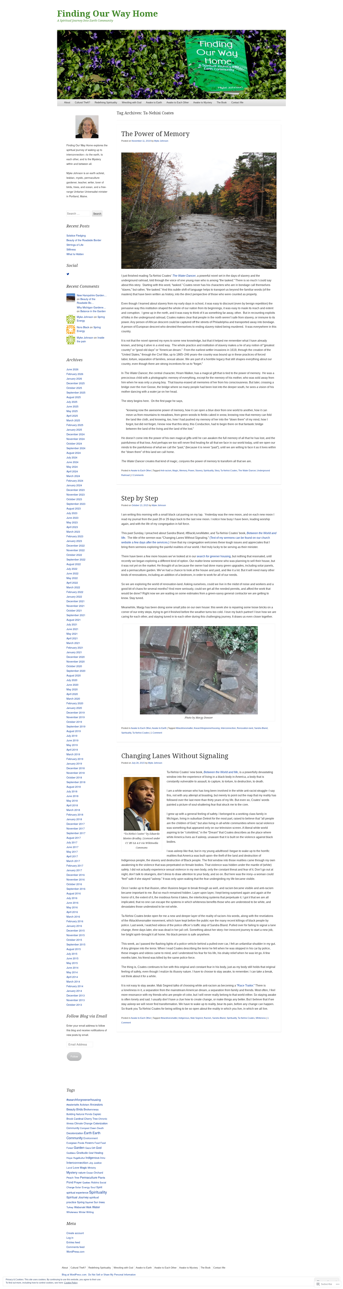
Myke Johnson (161, 141)
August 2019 (73, 731)
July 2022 (71, 568)
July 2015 (71, 953)
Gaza (88, 1148)
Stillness (71, 249)
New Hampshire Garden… (92, 295)
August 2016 (73, 893)
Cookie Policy (71, 1283)
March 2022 (73, 587)
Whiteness (261, 1018)
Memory (183, 470)
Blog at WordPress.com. (74, 1274)
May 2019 (72, 745)
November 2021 (75, 606)
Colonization (100, 1123)
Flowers (89, 1143)
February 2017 (74, 865)
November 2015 (75, 935)
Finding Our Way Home (107, 14)
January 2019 (74, 763)
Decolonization (74, 1133)
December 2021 (75, 601)
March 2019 (73, 754)
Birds (79, 1109)
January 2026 (74, 378)
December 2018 (75, 768)
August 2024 (73, 453)
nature (82, 1172)
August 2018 (73, 786)
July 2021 (71, 624)
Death (100, 1128)
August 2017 (73, 837)
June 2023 (72, 517)
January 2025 (74, 429)
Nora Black (83, 327)
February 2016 (74, 921)
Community (72, 1128)
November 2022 (75, 550)
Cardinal (78, 1118)
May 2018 (72, 800)
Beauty (71, 1109)
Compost (85, 1128)
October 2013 (74, 1004)
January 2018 (74, 819)
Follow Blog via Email (86, 1016)
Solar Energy (82, 1187)
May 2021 (72, 633)
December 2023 (75, 490)
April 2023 (72, 527)
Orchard (98, 1172)
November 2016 (75, 879)
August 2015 (73, 949)
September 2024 (75, 448)
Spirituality (208, 470)
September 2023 (75, 504)
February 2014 (74, 986)
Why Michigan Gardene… (91, 307)
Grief (91, 1152)
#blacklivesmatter (184, 728)
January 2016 (74, 926)
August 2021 (73, 619)
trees (102, 1202)
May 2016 (72, 907)
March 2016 (73, 916)
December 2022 (75, 545)
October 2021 (74, 610)
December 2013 (75, 995)
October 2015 (74, 940)
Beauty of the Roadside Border (83, 240)
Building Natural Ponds (79, 1114)
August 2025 (73, 397)
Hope (69, 1157)
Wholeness (72, 1212)
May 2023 (72, 522)
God (98, 1147)
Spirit (99, 1187)
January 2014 (74, 991)
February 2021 (74, 647)
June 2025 (72, 406)
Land (69, 1167)
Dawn (93, 1128)
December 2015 (75, 930)
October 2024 (74, 443)
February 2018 (74, 814)
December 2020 (75, 657)
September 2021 (75, 615)
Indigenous (183, 1018)
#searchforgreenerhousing (207, 728)
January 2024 (74, 485)
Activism (84, 1104)
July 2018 (71, 791)
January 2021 (74, 652)
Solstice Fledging (76, 235)
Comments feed (75, 1247)
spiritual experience (77, 1192)
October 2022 (74, 555)
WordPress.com (75, 1251)
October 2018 (74, 777)
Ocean (89, 1172)
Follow (74, 1056)
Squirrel (89, 1202)
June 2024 (72, 462)
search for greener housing (214, 556)
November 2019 (75, 717)
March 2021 (73, 643)
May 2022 (72, 578)
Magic (175, 470)
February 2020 (74, 703)
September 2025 (75, 392)
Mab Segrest (196, 1018)
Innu (102, 1157)
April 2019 (72, 749)
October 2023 (74, 499)
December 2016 (75, 875)
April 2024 (72, 471)
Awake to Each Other (177, 102)
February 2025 (74, 425)
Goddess (71, 1152)
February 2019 (74, 759)
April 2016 (72, 912)
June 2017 (72, 847)
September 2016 (75, 888)
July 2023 (71, 513)
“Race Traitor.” (246, 985)
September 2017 (75, 833)
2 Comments (137, 475)
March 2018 (73, 810)
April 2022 (72, 582)
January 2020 (74, 708)
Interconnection (228, 728)
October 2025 (74, 388)
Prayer (78, 1182)
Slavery (198, 470)
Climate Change (83, 1123)
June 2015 (72, 958)
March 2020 (73, 698)
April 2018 (72, 805)
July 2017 (71, 842)
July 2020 (71, 680)
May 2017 (72, 851)
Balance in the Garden (93, 311)
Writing (90, 1212)
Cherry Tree (91, 1118)
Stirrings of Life (74, 245)
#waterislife (72, 1104)
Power (191, 470)
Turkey (69, 1207)
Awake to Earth (154, 102)
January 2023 (74, 541)
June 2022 (72, 573)
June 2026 (72, 369)
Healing (98, 1152)
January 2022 (74, 596)
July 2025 (71, 402)
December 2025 (75, 383)
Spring (80, 1202)
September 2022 (75, 559)
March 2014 (73, 981)
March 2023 (73, 531)
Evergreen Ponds (75, 1143)
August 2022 (73, 564)
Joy (91, 1162)
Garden (79, 1147)
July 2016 (71, 898)
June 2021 (72, 629)
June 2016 (72, 902)
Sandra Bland (261, 728)
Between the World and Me (221, 772)
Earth (88, 1132)
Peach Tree (72, 1177)
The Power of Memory (155, 134)
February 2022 (74, 592)
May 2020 (72, 689)
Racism (207, 1018)
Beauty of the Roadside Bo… (86, 301)
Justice (98, 1162)
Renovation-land (245, 728)
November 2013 (75, 1000)
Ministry (92, 1167)
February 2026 (74, 374)
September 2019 (75, 726)
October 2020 (74, 666)
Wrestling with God (131, 102)
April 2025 (72, 415)
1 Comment (156, 733)
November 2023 (75, 494)
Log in (69, 1237)
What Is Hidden (75, 254)
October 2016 (74, 884)
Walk (88, 1207)
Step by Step (139, 498)
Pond (69, 1182)
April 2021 (72, 638)
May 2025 (72, 411)
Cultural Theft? (82, 102)
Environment (90, 1138)
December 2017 (75, 824)
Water (96, 1207)
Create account (75, 1233)
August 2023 (73, 508)
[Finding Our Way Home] (171, 64)
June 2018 (72, 796)
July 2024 (71, 457)
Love (76, 1167)
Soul (93, 1187)
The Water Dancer (184, 275)
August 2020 (73, 675)
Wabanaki (79, 1207)
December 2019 (75, 712)
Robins (95, 1182)
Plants (101, 1177)
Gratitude (82, 1152)
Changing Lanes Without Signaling (174, 756)
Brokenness (91, 1109)
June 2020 (72, 684)
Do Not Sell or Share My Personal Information (112, 1274)
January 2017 (74, 870)
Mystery (72, 1172)
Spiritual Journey (77, 1197)
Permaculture (88, 1177)
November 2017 (75, 828)
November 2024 (75, 439)
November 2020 (75, 661)
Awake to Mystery (202, 102)
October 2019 (74, 722)
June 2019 (72, 740)
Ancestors (96, 1104)
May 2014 (72, 972)
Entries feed (73, 1242)
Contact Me (237, 102)
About (67, 102)
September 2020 (75, 671)
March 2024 (73, 476)
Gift (93, 1148)
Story (217, 470)
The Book (222, 102)
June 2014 (72, 967)
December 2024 (75, 434)
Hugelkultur (79, 1157)
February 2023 (74, 536)
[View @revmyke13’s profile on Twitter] (67, 274)
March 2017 (73, 861)
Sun (96, 1202)
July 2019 (71, 735)
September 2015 (75, 944)
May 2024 (72, 466)
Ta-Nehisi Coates (228, 470)
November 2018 (75, 773)
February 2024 (74, 480)
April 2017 (72, 856)
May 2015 (72, 963)
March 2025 (73, 420)
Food (97, 1143)
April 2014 (72, 977)
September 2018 (75, 782)
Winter (82, 1212)
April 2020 (72, 694)
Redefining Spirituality (106, 102)
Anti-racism (165, 470)
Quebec (86, 1182)
